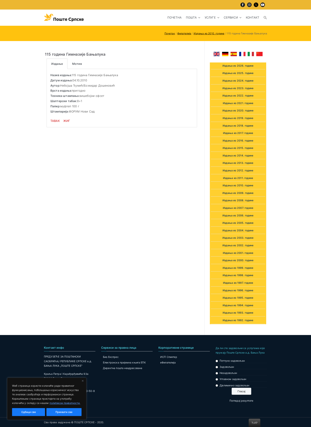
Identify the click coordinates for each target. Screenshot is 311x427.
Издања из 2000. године (238, 260)
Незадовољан (228, 372)
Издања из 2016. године (238, 140)
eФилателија (168, 362)
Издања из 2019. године (238, 118)
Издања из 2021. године (238, 103)
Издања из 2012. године (238, 170)
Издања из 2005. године (238, 222)
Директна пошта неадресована (122, 368)
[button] (198, 17)
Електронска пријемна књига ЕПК (124, 362)
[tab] (57, 64)
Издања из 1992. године (238, 320)
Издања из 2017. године (238, 132)
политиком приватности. (64, 402)
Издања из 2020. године (238, 110)
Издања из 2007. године (238, 207)
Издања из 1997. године (238, 282)
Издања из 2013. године (238, 162)
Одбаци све (28, 411)
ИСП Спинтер (168, 356)
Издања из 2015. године (238, 147)
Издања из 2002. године (238, 245)
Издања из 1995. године (238, 297)
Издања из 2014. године (238, 155)
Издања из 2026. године (238, 65)
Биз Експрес (111, 356)
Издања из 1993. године (238, 312)
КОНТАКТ (252, 17)
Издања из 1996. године (238, 290)
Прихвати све (63, 411)
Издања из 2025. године (238, 73)
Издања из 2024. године (238, 80)
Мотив (77, 64)
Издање (57, 64)
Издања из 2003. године (238, 237)
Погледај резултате (241, 400)
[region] (46, 399)
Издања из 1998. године (238, 275)
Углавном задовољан (233, 379)
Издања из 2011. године (238, 177)
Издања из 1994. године (238, 305)
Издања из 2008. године (238, 200)
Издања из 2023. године (238, 88)
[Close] (82, 381)
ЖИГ (66, 121)
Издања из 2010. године (238, 185)
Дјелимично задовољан (234, 385)
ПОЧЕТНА (174, 17)
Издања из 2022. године (238, 95)
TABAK (55, 121)
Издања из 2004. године (238, 230)
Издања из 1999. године (238, 267)
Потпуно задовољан (232, 360)
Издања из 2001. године (238, 252)
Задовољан (227, 366)
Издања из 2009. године (238, 192)
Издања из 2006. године (238, 215)
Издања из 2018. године (238, 125)
